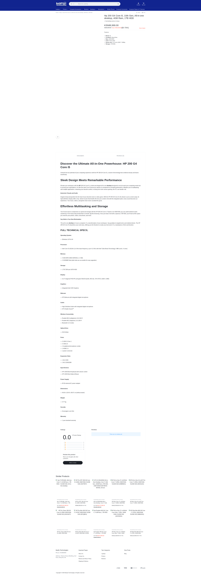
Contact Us (81, 556)
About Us (81, 553)
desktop (109, 185)
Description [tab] (80, 156)
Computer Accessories (75, 9)
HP (80, 185)
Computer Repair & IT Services (137, 9)
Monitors (86, 9)
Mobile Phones (111, 9)
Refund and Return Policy (85, 558)
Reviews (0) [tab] (120, 156)
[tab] (80, 155)
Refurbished (101, 9)
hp (110, 35)
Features (106, 32)
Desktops (92, 9)
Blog (125, 553)
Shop (60, 12)
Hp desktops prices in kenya (112, 21)
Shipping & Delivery (83, 561)
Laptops (58, 9)
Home (57, 12)
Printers (65, 9)
